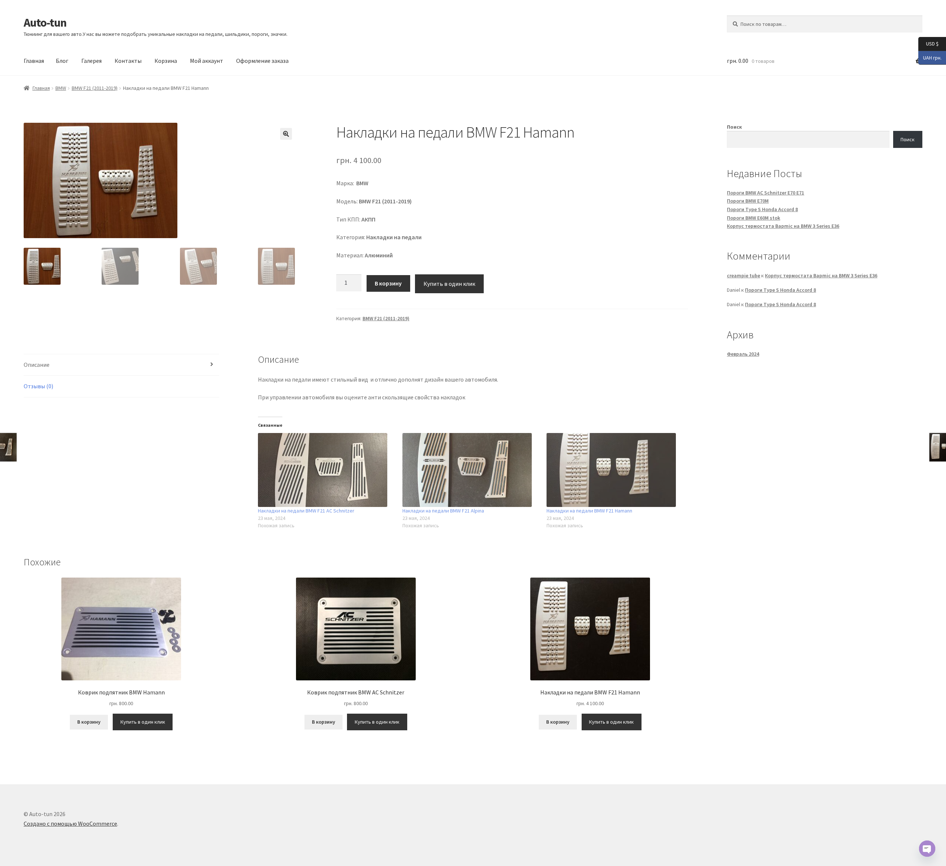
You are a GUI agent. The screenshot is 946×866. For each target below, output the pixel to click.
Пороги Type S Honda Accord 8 (762, 209)
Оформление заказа (262, 60)
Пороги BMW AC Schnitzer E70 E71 (765, 192)
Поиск (734, 127)
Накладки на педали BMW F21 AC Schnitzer (306, 510)
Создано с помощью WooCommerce (70, 823)
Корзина (165, 60)
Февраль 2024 (743, 354)
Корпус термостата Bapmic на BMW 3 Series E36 (783, 226)
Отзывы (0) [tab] (38, 386)
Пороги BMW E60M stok (753, 217)
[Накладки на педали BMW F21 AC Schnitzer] (326, 470)
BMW (60, 88)
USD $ (928, 43)
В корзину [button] (89, 721)
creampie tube (743, 275)
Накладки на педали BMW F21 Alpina (443, 510)
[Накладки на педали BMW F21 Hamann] (615, 470)
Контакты (128, 60)
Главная (34, 60)
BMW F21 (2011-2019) (95, 88)
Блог (62, 60)
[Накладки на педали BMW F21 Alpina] (470, 470)
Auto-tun (45, 22)
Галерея (91, 60)
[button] (286, 134)
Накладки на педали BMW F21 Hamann (589, 510)
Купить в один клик (449, 283)
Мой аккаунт (206, 60)
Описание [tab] (37, 364)
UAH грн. (930, 57)
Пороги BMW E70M (748, 200)
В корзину (388, 283)
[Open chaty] (927, 848)
